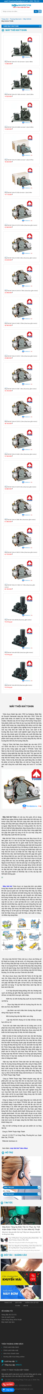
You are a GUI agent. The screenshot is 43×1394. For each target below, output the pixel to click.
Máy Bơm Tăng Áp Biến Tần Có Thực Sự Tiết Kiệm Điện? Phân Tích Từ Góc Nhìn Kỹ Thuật (21, 1228)
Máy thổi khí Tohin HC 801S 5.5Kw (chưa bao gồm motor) (21, 552)
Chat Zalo (9, 1390)
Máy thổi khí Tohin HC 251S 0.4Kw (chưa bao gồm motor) (21, 225)
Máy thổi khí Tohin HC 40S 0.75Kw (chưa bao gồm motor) (21, 323)
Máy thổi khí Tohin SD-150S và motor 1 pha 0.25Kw (19, 94)
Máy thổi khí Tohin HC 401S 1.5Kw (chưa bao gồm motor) (21, 356)
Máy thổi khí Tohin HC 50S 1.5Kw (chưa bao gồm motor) (20, 389)
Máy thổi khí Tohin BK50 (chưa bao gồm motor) (18, 620)
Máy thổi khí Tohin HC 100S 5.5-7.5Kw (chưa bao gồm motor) (20, 586)
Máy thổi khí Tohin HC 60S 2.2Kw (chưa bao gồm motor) (20, 454)
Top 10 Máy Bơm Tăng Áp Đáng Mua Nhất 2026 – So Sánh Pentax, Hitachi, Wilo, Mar (25, 1239)
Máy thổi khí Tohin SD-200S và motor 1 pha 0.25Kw (19, 127)
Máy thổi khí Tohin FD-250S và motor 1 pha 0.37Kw (19, 160)
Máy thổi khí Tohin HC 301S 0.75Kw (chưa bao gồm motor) (21, 290)
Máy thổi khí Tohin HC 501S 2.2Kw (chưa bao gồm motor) (21, 421)
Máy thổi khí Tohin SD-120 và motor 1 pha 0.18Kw (19, 61)
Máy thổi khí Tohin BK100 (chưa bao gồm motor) (18, 685)
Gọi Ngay (9, 1384)
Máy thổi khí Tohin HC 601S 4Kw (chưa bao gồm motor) (20, 487)
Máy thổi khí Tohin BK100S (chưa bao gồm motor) (19, 652)
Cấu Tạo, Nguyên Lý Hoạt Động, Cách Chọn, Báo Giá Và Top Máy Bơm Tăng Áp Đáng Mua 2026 (25, 1247)
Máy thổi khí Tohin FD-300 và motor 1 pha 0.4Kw (18, 192)
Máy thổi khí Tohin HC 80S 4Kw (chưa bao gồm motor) (20, 519)
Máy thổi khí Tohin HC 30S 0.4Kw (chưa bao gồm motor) (20, 258)
